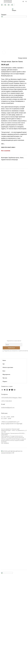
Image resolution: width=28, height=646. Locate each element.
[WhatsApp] (6, 162)
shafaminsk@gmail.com (7, 407)
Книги (21, 157)
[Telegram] (9, 162)
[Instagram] (7, 390)
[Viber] (11, 162)
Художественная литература (9, 159)
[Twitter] (4, 162)
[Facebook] (2, 162)
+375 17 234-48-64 (8, 2)
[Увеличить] (3, 52)
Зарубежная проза (13, 157)
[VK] (8, 162)
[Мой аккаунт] (18, 5)
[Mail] (14, 390)
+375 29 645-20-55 (8, 0)
